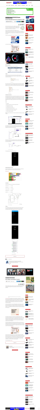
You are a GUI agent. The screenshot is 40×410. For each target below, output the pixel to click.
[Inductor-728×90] (22, 3)
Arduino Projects (11, 17)
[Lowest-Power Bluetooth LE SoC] (26, 67)
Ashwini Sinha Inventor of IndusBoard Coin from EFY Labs (10, 21)
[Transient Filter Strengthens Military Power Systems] (26, 107)
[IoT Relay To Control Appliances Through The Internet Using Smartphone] (26, 38)
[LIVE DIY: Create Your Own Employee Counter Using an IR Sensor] (26, 93)
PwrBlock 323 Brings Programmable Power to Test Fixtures (31, 80)
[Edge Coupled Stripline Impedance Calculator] (26, 140)
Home (5, 16)
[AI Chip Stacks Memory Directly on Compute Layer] (26, 72)
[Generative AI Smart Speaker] (26, 40)
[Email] (22, 21)
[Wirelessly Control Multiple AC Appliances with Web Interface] (26, 57)
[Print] (23, 21)
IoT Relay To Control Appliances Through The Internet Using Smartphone (31, 38)
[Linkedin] (27, 0)
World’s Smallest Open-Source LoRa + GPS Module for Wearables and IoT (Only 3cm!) (31, 52)
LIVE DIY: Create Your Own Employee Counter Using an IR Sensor (31, 92)
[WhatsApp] (21, 21)
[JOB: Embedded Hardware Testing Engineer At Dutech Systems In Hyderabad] (26, 124)
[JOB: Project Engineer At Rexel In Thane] (26, 129)
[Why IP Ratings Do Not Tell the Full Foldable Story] (26, 83)
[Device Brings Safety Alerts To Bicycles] (26, 69)
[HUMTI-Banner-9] (20, 14)
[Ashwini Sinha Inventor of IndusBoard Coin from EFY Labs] (6, 21)
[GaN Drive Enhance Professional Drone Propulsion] (26, 112)
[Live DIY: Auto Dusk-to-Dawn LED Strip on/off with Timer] (26, 100)
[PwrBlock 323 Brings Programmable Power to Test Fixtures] (26, 81)
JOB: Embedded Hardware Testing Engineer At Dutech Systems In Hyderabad (31, 123)
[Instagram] (26, 0)
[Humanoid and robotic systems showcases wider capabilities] (26, 86)
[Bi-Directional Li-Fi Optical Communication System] (26, 35)
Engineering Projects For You (9, 16)
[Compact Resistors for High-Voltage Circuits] (26, 109)
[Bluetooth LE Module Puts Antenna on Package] (26, 64)
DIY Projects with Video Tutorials (14, 17)
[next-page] (26, 59)
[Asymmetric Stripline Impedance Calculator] (26, 143)
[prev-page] (25, 59)
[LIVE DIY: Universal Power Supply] (26, 95)
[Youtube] (28, 0)
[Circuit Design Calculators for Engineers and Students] (26, 135)
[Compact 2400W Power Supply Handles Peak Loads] (26, 114)
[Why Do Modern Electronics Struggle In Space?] (26, 43)
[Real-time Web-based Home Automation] (26, 50)
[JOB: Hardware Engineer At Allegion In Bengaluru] (26, 126)
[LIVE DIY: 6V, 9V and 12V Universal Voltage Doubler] (26, 98)
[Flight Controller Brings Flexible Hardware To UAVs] (26, 78)
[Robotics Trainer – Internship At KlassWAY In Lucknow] (26, 121)
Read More (10, 263)
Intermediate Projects (18, 17)
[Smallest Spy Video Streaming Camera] (26, 55)
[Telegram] (17, 21)
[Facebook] (25, 0)
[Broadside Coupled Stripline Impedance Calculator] (26, 138)
